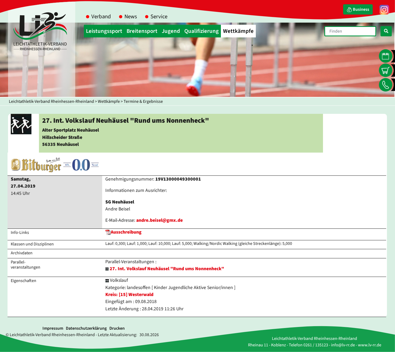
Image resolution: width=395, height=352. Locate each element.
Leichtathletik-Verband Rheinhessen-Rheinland (51, 101)
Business (360, 9)
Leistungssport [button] (104, 31)
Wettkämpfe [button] (238, 31)
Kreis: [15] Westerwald (129, 294)
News (130, 16)
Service (158, 16)
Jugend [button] (171, 31)
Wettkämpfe (109, 101)
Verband (101, 16)
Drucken (117, 328)
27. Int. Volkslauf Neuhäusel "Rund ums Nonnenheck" (167, 268)
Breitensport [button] (142, 31)
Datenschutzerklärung (86, 328)
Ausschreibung (126, 232)
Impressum (52, 328)
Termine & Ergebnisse (143, 101)
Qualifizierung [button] (201, 31)
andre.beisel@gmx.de (159, 220)
